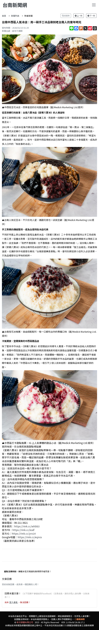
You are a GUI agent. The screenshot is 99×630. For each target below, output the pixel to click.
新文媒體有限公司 (25, 622)
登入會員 (13, 602)
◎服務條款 (80, 619)
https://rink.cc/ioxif (23, 530)
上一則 (79, 15)
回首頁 (67, 15)
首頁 (4, 15)
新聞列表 (15, 15)
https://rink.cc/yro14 (24, 533)
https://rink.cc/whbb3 (26, 526)
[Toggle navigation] (94, 5)
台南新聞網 (15, 4)
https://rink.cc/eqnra (30, 537)
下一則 (92, 15)
